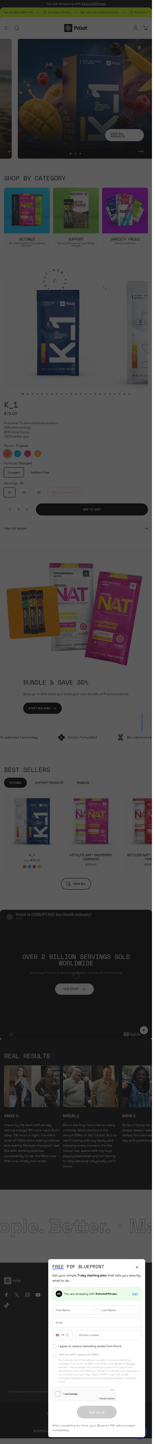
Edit (135, 1294)
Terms (117, 1363)
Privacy (131, 1363)
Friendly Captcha (107, 1398)
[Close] (137, 1267)
